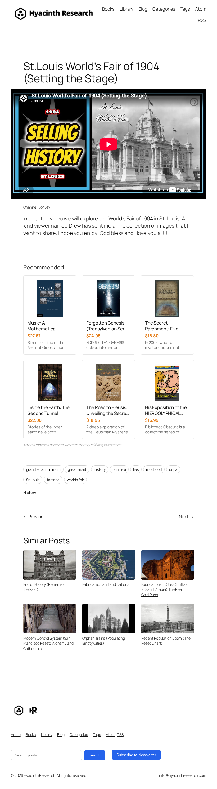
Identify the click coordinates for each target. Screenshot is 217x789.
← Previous (34, 516)
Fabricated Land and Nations (105, 584)
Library (46, 734)
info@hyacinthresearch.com (182, 775)
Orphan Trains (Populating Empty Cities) (103, 641)
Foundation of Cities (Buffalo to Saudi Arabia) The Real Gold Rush (164, 589)
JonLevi (45, 207)
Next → (186, 516)
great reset (77, 469)
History (29, 492)
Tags (97, 734)
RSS (120, 734)
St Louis (32, 479)
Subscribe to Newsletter (136, 755)
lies (136, 469)
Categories (79, 734)
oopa (173, 469)
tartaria (53, 479)
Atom (110, 734)
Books (31, 734)
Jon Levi (119, 469)
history (99, 469)
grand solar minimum (43, 469)
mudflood (154, 469)
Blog (61, 734)
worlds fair (75, 479)
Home (16, 734)
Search (95, 755)
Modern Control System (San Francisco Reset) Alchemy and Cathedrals (48, 643)
